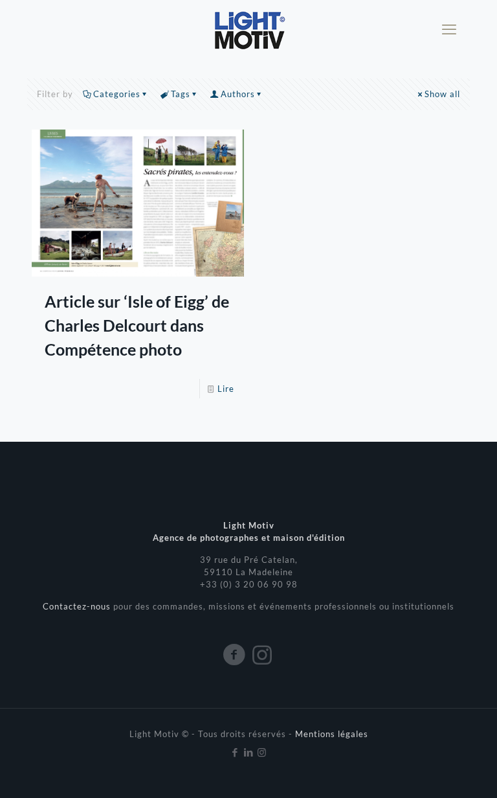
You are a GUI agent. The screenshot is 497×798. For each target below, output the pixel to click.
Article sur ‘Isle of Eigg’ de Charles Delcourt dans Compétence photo (137, 325)
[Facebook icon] (235, 752)
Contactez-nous (78, 606)
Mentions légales (331, 734)
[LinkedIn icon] (249, 752)
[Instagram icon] (262, 752)
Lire (225, 388)
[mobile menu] (449, 29)
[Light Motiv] (248, 29)
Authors (238, 94)
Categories (116, 94)
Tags (180, 94)
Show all (442, 94)
